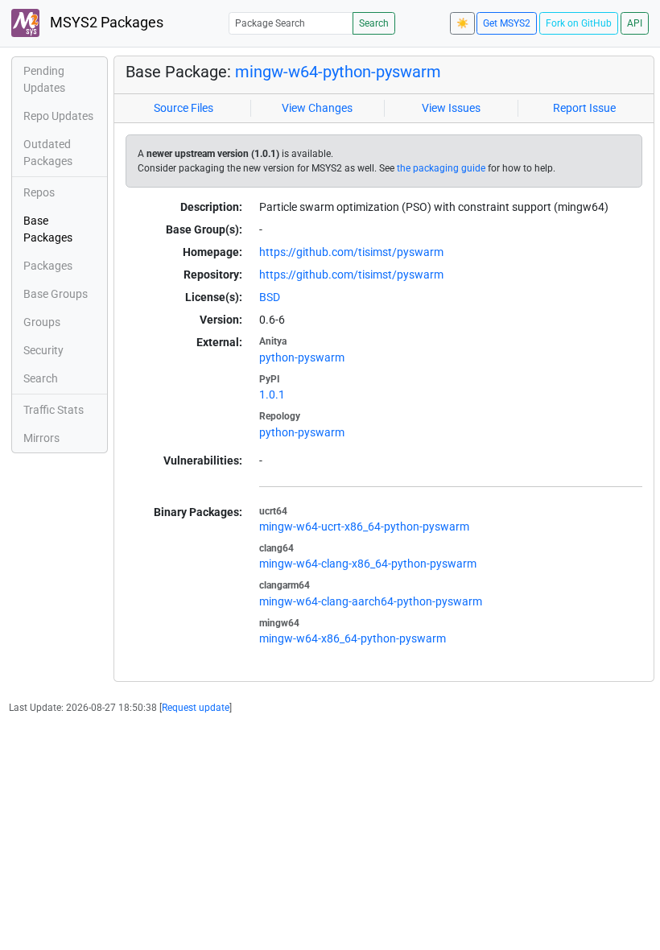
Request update (195, 707)
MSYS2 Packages (105, 22)
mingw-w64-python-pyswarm (338, 71)
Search (374, 23)
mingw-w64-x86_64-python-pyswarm (352, 638)
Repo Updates (58, 115)
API (634, 23)
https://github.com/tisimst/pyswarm (351, 252)
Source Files (183, 107)
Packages (47, 265)
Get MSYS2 (506, 23)
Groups (41, 322)
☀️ (462, 23)
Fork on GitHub (579, 23)
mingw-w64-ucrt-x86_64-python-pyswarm (364, 526)
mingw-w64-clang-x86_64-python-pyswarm (367, 563)
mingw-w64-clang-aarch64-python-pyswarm (370, 601)
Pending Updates (44, 79)
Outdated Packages (47, 152)
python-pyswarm (301, 357)
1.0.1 (272, 394)
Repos (39, 192)
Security (43, 350)
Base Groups (55, 293)
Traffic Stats (53, 409)
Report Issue (584, 107)
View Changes (317, 107)
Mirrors (41, 438)
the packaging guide (441, 168)
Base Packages (47, 229)
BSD (269, 297)
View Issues (451, 107)
